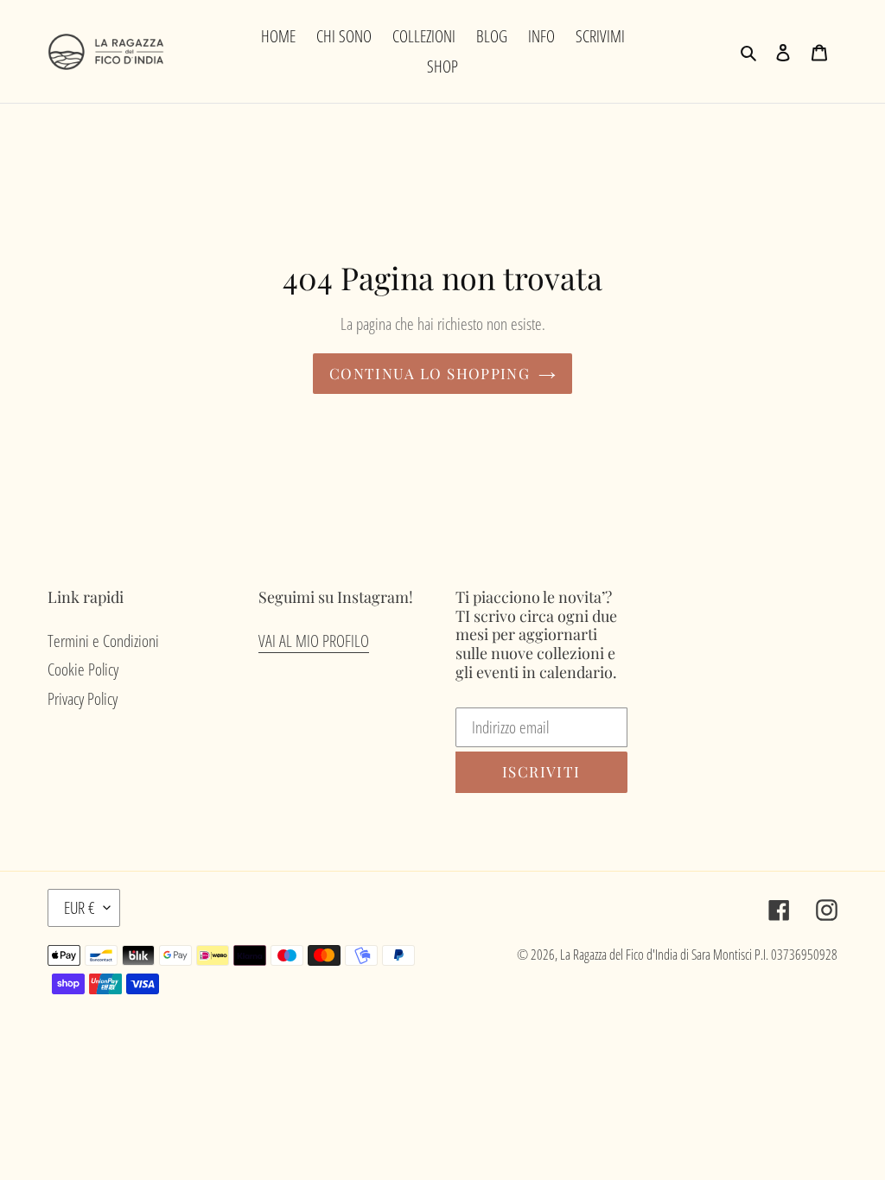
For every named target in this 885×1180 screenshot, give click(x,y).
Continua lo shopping (429, 373)
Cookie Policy (83, 669)
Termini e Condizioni (103, 641)
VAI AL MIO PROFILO (313, 641)
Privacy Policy (83, 699)
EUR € (79, 908)
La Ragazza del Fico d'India (619, 954)
